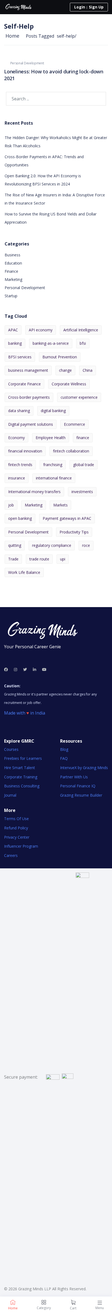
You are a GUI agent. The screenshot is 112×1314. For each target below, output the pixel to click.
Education (13, 263)
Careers (11, 855)
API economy (40, 329)
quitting (14, 545)
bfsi (83, 343)
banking (15, 343)
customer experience (79, 397)
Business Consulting (21, 785)
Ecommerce (74, 424)
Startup (11, 295)
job (11, 505)
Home (12, 35)
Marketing (13, 279)
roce (86, 545)
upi (62, 559)
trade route (39, 559)
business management (28, 370)
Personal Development (27, 63)
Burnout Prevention (59, 356)
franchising (52, 464)
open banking (20, 518)
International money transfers (34, 491)
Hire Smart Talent (19, 767)
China (87, 370)
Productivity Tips (74, 532)
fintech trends (20, 464)
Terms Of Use (16, 818)
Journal (10, 795)
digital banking (53, 410)
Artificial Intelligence (80, 329)
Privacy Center (16, 837)
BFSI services (20, 356)
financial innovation (25, 451)
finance (82, 437)
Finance (11, 271)
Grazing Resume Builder (81, 795)
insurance (16, 478)
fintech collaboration (71, 451)
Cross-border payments (29, 397)
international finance (54, 478)
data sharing (19, 410)
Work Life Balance (24, 572)
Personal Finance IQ (77, 785)
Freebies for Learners (23, 758)
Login (79, 7)
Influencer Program (21, 846)
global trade (83, 464)
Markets (60, 505)
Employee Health (51, 437)
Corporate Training (20, 776)
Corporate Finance (24, 383)
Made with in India (24, 713)
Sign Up (96, 7)
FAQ (64, 758)
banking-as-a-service (51, 343)
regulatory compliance (51, 545)
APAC (13, 329)
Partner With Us (74, 776)
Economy (16, 437)
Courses (11, 749)
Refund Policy (16, 827)
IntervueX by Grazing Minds (84, 767)
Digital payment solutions (30, 424)
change (65, 370)
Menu (99, 1308)
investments (82, 491)
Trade (13, 559)
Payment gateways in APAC (67, 518)
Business (12, 254)
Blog (64, 749)
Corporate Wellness (69, 383)
